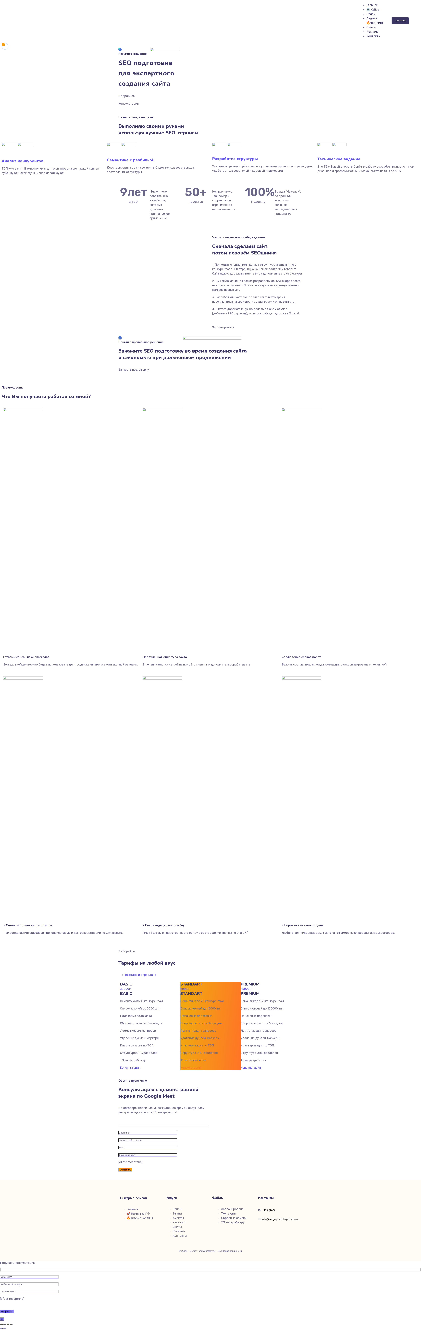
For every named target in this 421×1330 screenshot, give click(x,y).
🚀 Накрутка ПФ (138, 1213)
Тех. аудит (229, 1213)
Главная (372, 5)
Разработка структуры (235, 158)
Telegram (270, 1210)
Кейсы (177, 1209)
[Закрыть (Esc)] (11, 1324)
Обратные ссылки (234, 1218)
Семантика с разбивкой (130, 160)
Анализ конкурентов (22, 161)
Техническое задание (338, 159)
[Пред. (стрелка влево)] (1, 1328)
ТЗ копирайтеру (233, 1222)
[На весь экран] (4, 1324)
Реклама (372, 32)
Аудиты (372, 18)
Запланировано (232, 1209)
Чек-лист (179, 1222)
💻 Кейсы (373, 9)
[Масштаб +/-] (1, 1324)
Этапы (370, 14)
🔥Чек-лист (375, 23)
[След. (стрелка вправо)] (4, 1328)
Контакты (373, 36)
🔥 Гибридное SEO (140, 1218)
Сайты (371, 27)
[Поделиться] (8, 1324)
